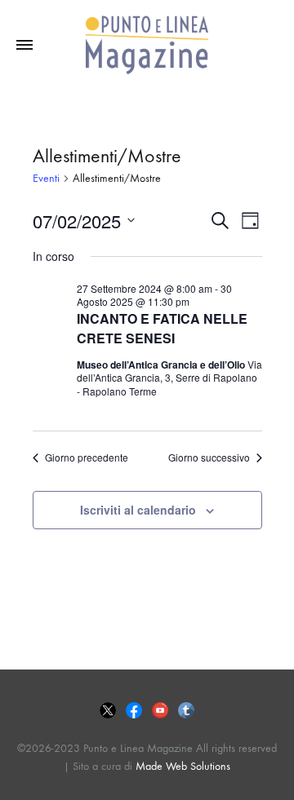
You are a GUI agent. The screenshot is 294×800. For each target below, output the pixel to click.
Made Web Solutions (183, 766)
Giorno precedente (86, 457)
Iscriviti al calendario (138, 510)
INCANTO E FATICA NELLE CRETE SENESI (162, 328)
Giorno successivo (209, 457)
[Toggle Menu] (24, 46)
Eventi (46, 178)
